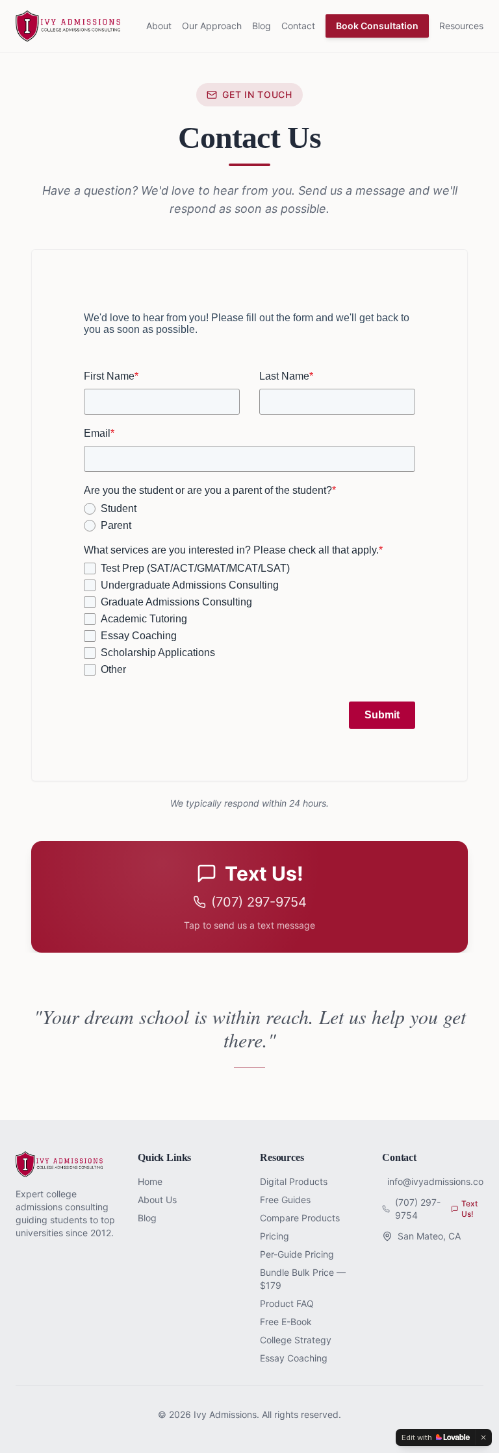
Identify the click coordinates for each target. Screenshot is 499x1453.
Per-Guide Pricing (297, 1254)
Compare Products (300, 1217)
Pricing (274, 1235)
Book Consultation (377, 25)
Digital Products (293, 1181)
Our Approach (212, 25)
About (159, 25)
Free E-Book (286, 1321)
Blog (261, 25)
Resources (461, 25)
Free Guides (285, 1199)
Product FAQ (287, 1303)
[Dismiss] (483, 1437)
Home (150, 1181)
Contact (298, 25)
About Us (157, 1199)
